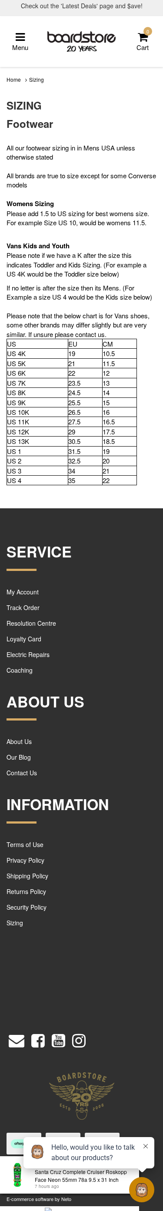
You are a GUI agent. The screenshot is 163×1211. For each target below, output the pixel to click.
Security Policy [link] (27, 907)
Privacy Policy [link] (25, 860)
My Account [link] (23, 591)
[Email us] (16, 1038)
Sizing (36, 79)
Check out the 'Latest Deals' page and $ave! (82, 5)
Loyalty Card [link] (24, 638)
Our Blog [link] (19, 757)
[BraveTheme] (81, 40)
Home (14, 79)
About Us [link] (19, 741)
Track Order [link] (23, 607)
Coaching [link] (20, 670)
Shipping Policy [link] (27, 875)
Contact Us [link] (22, 772)
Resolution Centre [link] (31, 623)
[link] (38, 1038)
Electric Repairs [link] (28, 654)
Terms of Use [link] (25, 844)
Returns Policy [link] (26, 891)
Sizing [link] (15, 922)
